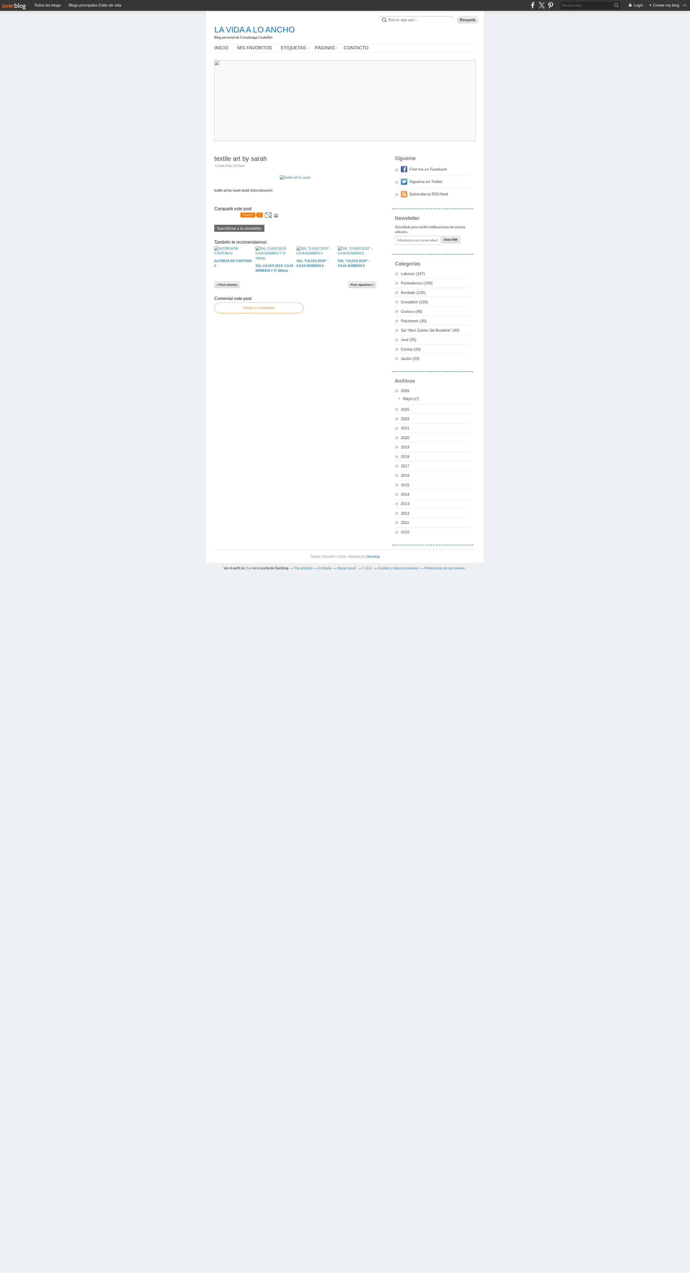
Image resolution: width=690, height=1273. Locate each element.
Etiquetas (293, 47)
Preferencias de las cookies (444, 568)
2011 (405, 522)
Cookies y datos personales (398, 568)
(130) (413, 292)
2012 (405, 513)
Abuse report (347, 568)
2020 (405, 437)
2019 (405, 447)
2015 (405, 485)
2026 (405, 391)
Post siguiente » (362, 284)
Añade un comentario (259, 308)
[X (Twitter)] (541, 5)
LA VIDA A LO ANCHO (254, 29)
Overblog (373, 557)
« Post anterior (227, 284)
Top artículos (303, 568)
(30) (430, 330)
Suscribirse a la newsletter (239, 228)
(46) (411, 311)
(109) (414, 302)
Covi (249, 568)
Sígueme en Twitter (426, 181)
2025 (405, 409)
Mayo (407, 398)
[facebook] (532, 5)
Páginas (325, 47)
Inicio (221, 47)
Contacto (356, 47)
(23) (410, 358)
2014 (405, 494)
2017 (405, 466)
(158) (417, 283)
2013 (405, 504)
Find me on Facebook (428, 169)
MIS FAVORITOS (254, 47)
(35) (414, 321)
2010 (405, 532)
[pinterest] (550, 5)
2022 (405, 419)
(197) (413, 273)
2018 (405, 456)
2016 (405, 475)
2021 (405, 428)
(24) (411, 349)
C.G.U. (367, 568)
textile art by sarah (240, 158)
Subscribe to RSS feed (428, 194)
